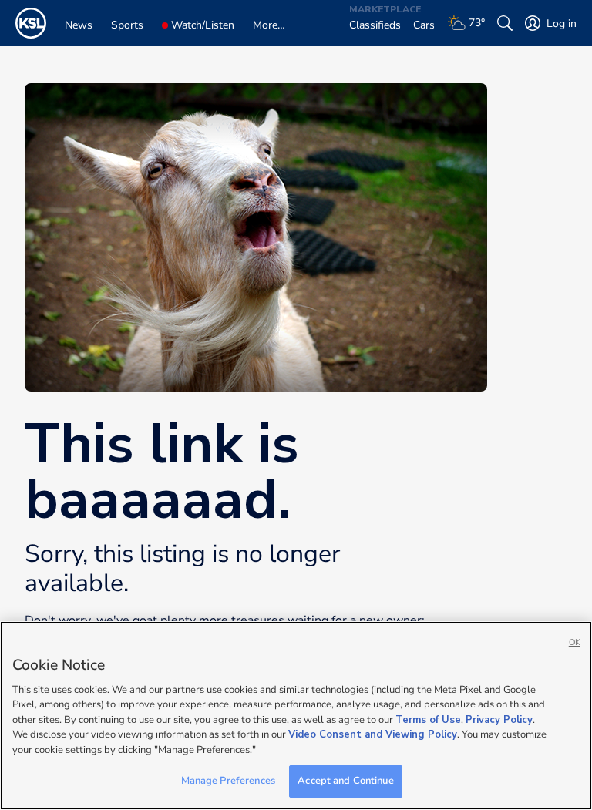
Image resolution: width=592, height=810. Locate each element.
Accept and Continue (345, 781)
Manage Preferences (228, 781)
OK (574, 642)
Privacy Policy (499, 720)
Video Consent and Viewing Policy (372, 734)
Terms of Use (428, 720)
